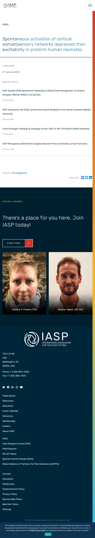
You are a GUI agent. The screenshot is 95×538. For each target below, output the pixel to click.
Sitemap (6, 509)
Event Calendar (10, 411)
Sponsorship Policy (12, 499)
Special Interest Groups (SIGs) (17, 459)
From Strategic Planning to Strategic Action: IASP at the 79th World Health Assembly (46, 128)
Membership (8, 421)
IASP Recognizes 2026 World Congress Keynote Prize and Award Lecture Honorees (44, 143)
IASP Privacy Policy (38, 530)
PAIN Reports (9, 449)
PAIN (5, 439)
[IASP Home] (10, 5)
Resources (7, 401)
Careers (6, 426)
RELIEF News (9, 454)
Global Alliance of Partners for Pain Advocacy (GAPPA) (30, 464)
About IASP (8, 431)
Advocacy (7, 416)
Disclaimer (7, 479)
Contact (6, 474)
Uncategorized (19, 173)
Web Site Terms (10, 504)
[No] (92, 530)
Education (7, 406)
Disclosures (8, 484)
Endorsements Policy (13, 489)
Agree (48, 534)
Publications (8, 396)
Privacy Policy (9, 494)
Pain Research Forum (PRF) (16, 444)
